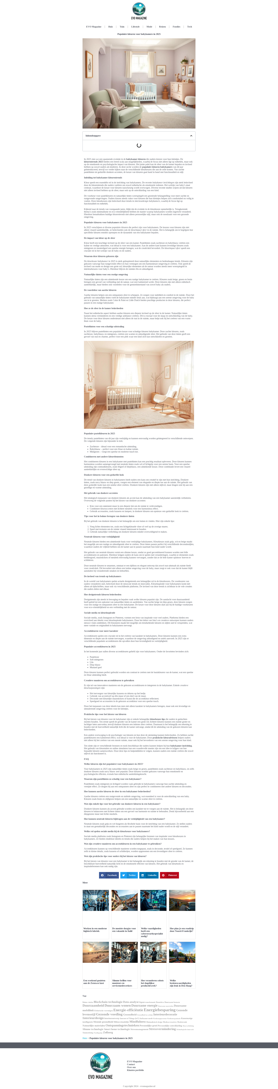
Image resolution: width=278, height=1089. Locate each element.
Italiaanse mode (146, 1018)
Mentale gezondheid (103, 1022)
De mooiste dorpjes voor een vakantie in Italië (124, 929)
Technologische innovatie (185, 1029)
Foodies (176, 26)
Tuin (122, 26)
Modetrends (182, 1022)
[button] (191, 136)
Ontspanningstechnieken (122, 1025)
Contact (131, 1064)
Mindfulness (137, 1021)
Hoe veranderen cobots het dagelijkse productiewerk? (152, 983)
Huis (110, 26)
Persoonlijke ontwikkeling (170, 1026)
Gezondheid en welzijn (145, 1015)
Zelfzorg (108, 1032)
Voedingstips (98, 1033)
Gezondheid (130, 1014)
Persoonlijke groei (148, 1025)
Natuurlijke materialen (94, 1025)
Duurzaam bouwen (172, 1002)
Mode (149, 26)
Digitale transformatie (147, 1002)
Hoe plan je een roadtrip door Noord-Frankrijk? (182, 929)
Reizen (162, 26)
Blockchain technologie (108, 1001)
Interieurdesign (93, 1018)
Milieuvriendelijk (121, 1022)
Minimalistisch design (154, 1022)
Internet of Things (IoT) (129, 1018)
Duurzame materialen (165, 1006)
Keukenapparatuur (160, 1018)
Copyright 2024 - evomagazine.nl (139, 1086)
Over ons (131, 1067)
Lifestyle (135, 26)
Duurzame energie (144, 1005)
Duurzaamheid (93, 1005)
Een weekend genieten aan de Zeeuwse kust (94, 981)
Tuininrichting (88, 1033)
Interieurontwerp (111, 1018)
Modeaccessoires (170, 1022)
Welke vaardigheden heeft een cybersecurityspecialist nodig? (152, 932)
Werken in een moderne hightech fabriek (95, 929)
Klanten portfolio (135, 1070)
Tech (189, 26)
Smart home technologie (117, 1029)
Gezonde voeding (109, 1014)
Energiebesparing (160, 1009)
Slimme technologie (93, 1029)
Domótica (160, 1002)
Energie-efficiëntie (128, 1010)
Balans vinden (88, 1002)
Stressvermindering (162, 1029)
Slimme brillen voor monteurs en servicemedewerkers (122, 983)
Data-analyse (131, 1001)
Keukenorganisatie (174, 1018)
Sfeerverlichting (188, 1026)
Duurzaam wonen (118, 1005)
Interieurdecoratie (165, 1014)
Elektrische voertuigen (103, 1011)
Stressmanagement (139, 1029)
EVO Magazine (93, 26)
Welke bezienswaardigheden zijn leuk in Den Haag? (181, 983)
